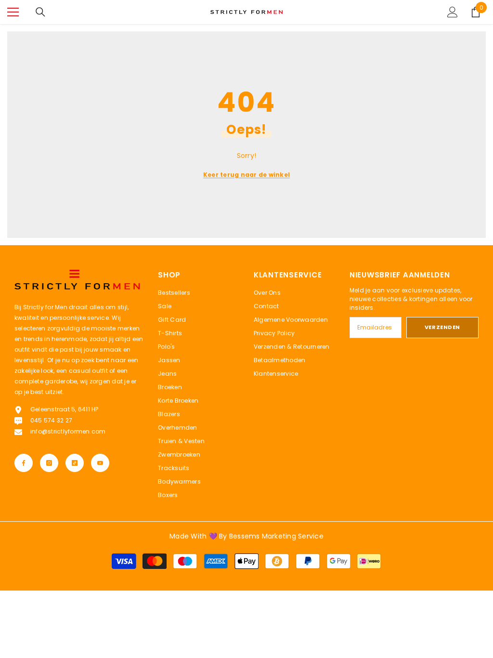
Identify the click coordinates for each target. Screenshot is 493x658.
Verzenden (442, 327)
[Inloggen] (452, 12)
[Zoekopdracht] (40, 12)
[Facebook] (23, 463)
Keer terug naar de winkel (246, 175)
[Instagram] (49, 463)
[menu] (13, 12)
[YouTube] (100, 463)
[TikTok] (74, 463)
